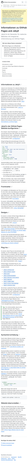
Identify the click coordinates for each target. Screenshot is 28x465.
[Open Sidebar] (2, 6)
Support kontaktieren (7, 445)
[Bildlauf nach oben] (25, 462)
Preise (13, 458)
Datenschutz (4, 458)
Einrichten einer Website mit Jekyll (18, 5)
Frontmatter (6, 187)
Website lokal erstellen (10, 403)
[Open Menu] (26, 2)
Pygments (17, 354)
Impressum (13, 457)
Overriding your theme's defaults (9, 243)
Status (9, 458)
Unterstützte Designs (9, 228)
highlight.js (4, 373)
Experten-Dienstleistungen (7, 459)
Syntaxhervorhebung (9, 335)
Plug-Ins (4, 247)
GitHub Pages (6, 5)
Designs (4, 212)
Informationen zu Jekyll (10, 85)
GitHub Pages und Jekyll (8, 6)
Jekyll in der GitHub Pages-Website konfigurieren (11, 127)
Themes (15, 222)
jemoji (25, 254)
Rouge (5, 354)
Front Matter (15, 198)
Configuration (16, 138)
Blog (15, 459)
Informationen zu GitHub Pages (9, 121)
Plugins (20, 261)
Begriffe (19, 457)
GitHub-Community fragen (8, 443)
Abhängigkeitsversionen (7, 300)
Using (18, 208)
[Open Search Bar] (22, 2)
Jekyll (22, 101)
